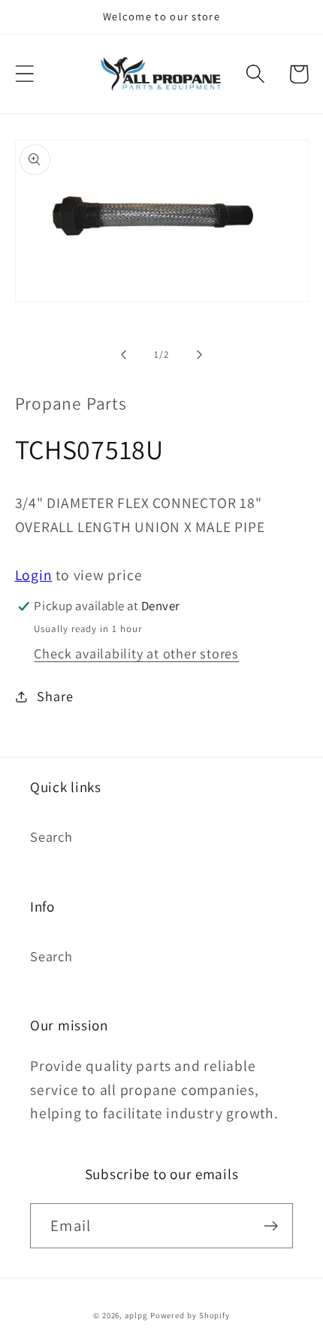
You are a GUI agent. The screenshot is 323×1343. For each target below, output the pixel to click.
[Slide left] (123, 354)
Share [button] (55, 696)
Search (51, 836)
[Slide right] (199, 354)
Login (34, 575)
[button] (24, 74)
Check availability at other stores (136, 653)
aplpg (136, 1315)
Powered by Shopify (190, 1315)
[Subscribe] (270, 1226)
